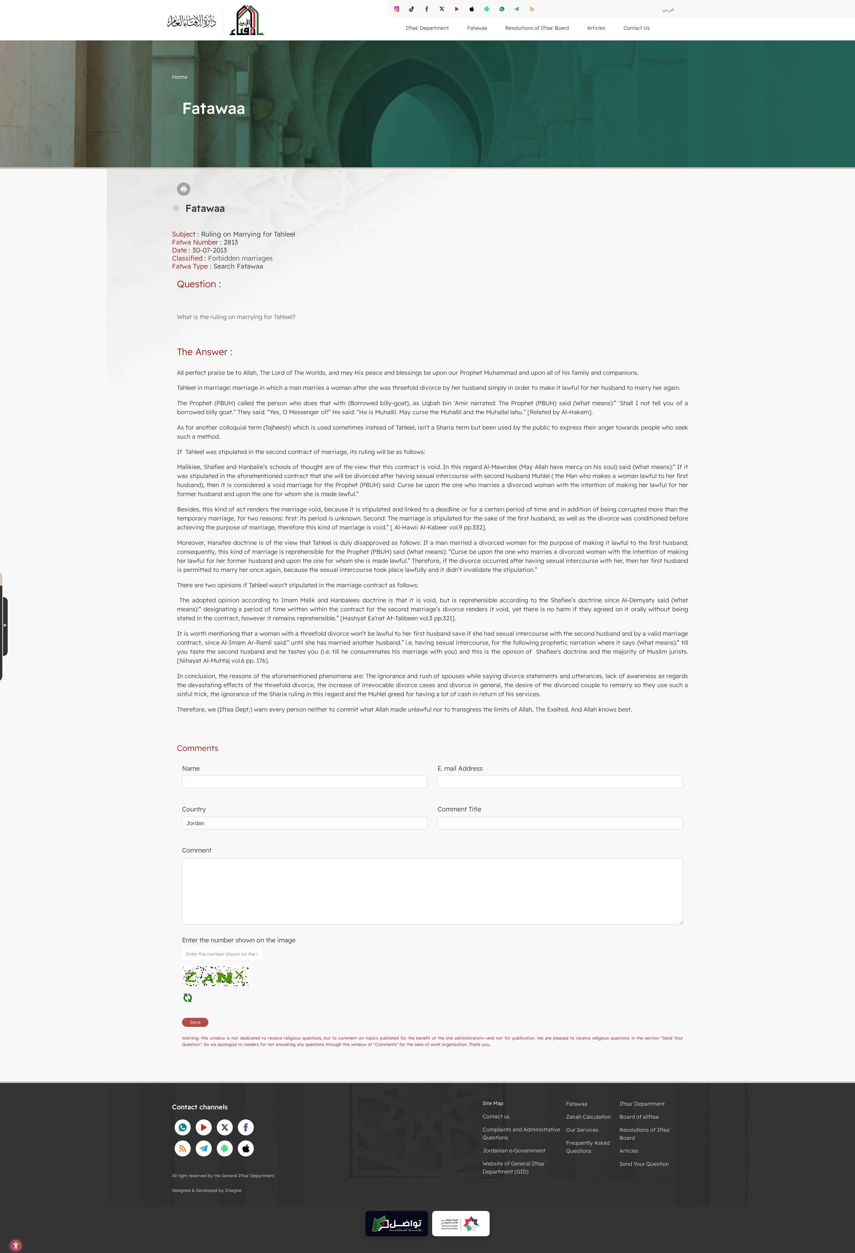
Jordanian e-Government (514, 1150)
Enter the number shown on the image (239, 940)
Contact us (496, 1116)
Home (179, 76)
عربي (668, 9)
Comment (196, 850)
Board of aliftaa (639, 1116)
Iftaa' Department (642, 1103)
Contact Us (637, 28)
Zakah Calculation (588, 1116)
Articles (629, 1150)
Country (194, 809)
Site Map (493, 1103)
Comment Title (459, 809)
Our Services (582, 1129)
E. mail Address (460, 768)
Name (191, 768)
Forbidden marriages (240, 258)
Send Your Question (644, 1163)
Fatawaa (576, 1103)
